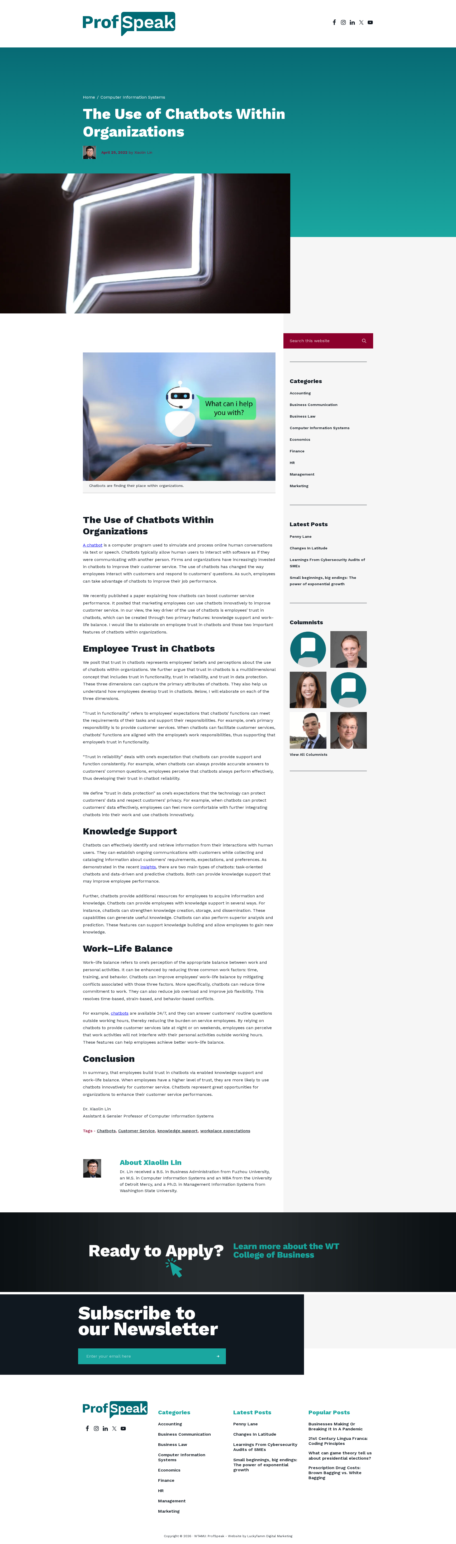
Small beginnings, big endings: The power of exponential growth (265, 1464)
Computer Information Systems (320, 428)
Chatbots (106, 1130)
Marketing (299, 486)
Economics (300, 439)
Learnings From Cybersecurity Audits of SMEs (265, 1447)
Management (302, 474)
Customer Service (136, 1130)
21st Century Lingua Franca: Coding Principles (338, 1441)
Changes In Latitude (308, 548)
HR (292, 463)
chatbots (120, 1013)
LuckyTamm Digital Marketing (269, 1536)
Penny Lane (301, 536)
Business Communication (314, 405)
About (151, 1162)
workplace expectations (225, 1130)
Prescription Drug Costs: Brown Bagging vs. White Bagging (335, 1472)
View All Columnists (308, 754)
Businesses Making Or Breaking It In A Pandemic (335, 1426)
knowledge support (178, 1130)
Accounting (300, 393)
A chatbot (92, 545)
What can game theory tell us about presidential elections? (340, 1455)
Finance (297, 451)
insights (148, 866)
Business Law (302, 416)
